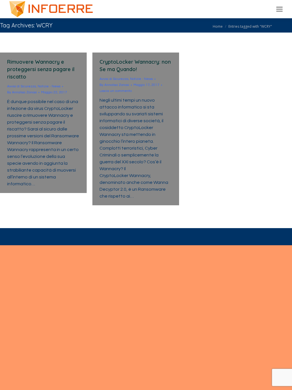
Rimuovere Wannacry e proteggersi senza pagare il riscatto (40, 69)
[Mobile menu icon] (279, 9)
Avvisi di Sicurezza (21, 86)
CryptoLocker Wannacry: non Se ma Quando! (135, 66)
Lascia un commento (116, 91)
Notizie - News (49, 86)
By (22, 92)
